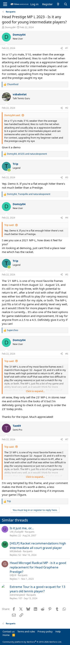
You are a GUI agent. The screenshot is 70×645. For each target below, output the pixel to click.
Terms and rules (26, 631)
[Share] (61, 48)
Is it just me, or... (22, 528)
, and (27, 153)
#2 (66, 107)
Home (6, 635)
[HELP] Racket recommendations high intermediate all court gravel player (38, 545)
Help (58, 631)
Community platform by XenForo (32, 641)
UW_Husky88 (16, 531)
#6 (66, 353)
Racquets (30, 531)
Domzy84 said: (12, 115)
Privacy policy (45, 631)
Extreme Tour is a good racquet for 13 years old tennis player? (37, 589)
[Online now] (9, 170)
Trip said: (9, 225)
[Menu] (5, 4)
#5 (66, 274)
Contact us (9, 631)
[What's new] (58, 4)
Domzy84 (10, 27)
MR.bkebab (15, 551)
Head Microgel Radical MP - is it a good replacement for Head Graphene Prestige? (38, 567)
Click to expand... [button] (35, 391)
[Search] (65, 4)
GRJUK (13, 575)
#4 (66, 217)
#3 (66, 177)
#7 (66, 439)
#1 (66, 48)
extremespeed (17, 594)
